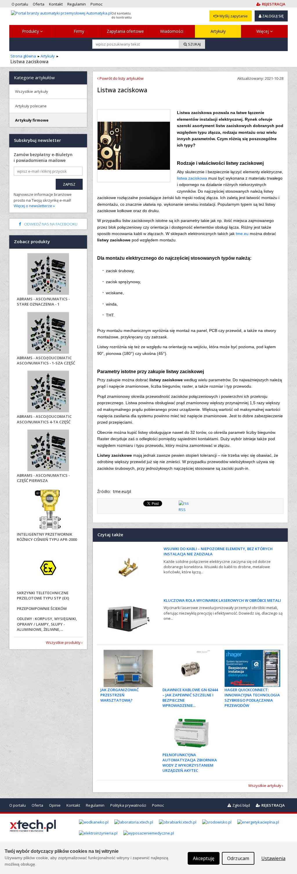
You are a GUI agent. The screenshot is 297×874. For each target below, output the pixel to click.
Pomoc (158, 805)
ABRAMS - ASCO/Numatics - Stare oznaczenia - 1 (43, 301)
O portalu (17, 805)
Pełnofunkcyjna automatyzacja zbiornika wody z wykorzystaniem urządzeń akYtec (189, 762)
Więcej (263, 31)
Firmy (79, 31)
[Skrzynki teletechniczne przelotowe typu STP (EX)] (48, 568)
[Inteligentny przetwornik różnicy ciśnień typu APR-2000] (48, 510)
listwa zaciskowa (192, 178)
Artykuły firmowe (31, 120)
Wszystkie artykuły (264, 785)
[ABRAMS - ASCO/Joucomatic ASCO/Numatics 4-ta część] (48, 392)
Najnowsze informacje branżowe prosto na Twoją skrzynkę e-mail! (43, 200)
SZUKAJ (194, 44)
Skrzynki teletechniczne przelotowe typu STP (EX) (43, 595)
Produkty (31, 31)
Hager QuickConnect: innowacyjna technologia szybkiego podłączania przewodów (252, 697)
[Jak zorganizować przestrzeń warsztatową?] (128, 668)
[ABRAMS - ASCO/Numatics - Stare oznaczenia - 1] (48, 274)
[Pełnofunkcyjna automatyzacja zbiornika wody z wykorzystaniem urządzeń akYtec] (190, 733)
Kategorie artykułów (34, 77)
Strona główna (23, 56)
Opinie (55, 805)
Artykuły (218, 31)
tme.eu (242, 233)
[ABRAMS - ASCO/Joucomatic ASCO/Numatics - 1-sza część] (48, 333)
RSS (182, 509)
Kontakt (73, 805)
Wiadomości (171, 31)
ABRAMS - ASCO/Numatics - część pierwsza (43, 478)
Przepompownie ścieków (42, 608)
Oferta (37, 805)
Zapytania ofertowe (125, 31)
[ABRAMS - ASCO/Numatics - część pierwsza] (48, 451)
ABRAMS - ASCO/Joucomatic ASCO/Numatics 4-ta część (44, 419)
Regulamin (95, 805)
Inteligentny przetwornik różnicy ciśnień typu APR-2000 (47, 537)
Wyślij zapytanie (233, 16)
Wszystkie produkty (63, 642)
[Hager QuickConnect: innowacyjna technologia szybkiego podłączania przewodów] (252, 668)
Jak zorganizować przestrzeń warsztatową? (119, 695)
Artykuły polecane (31, 106)
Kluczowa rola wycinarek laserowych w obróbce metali (222, 600)
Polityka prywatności (128, 805)
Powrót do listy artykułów (121, 78)
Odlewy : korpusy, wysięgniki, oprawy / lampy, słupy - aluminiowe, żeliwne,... (47, 624)
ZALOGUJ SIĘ (272, 16)
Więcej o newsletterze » (34, 205)
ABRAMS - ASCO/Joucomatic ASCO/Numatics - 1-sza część (46, 360)
